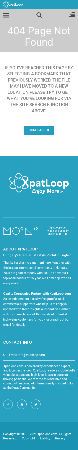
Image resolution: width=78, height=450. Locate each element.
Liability (45, 438)
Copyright (28, 438)
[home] (13, 4)
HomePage (37, 130)
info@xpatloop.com (31, 355)
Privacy (60, 438)
